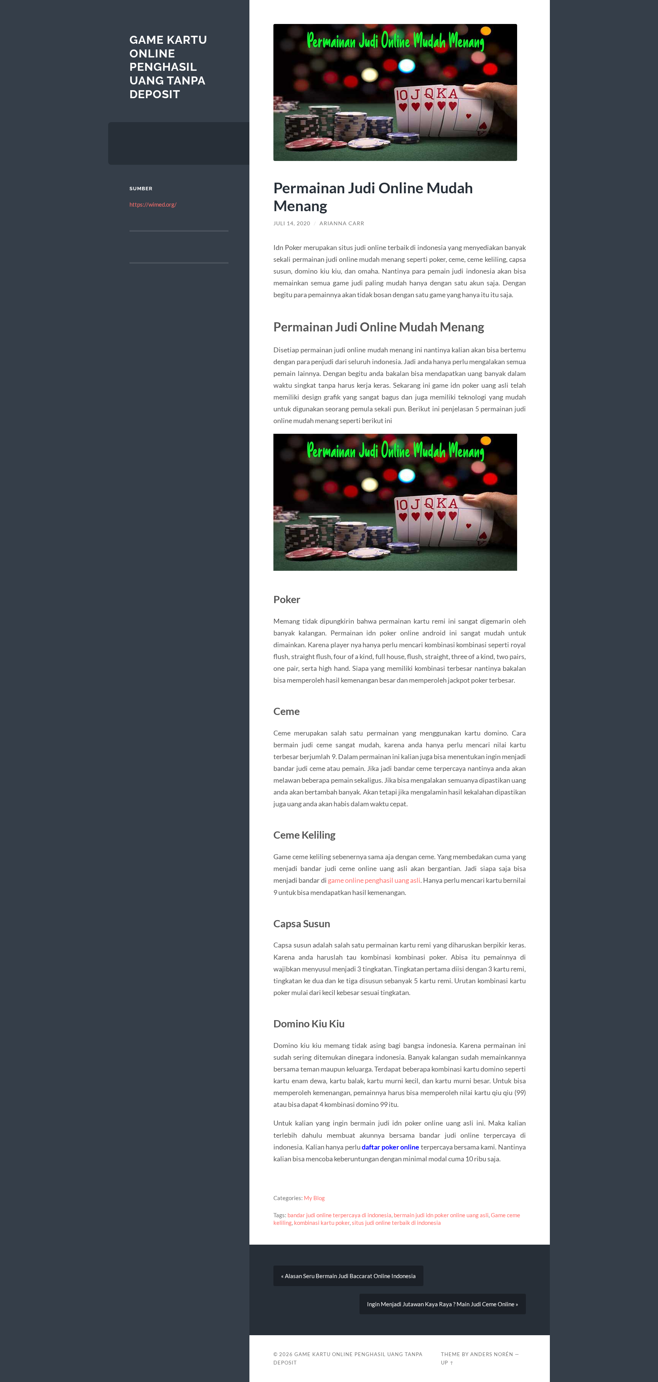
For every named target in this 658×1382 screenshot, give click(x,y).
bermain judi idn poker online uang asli (441, 1215)
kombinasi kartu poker (322, 1222)
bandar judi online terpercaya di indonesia (339, 1215)
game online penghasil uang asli (374, 880)
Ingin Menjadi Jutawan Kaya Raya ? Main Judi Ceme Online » (442, 1304)
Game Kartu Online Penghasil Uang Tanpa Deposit (168, 67)
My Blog (314, 1197)
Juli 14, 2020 (291, 223)
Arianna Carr (341, 223)
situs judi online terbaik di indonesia (396, 1222)
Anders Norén (491, 1354)
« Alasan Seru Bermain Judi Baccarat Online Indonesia (348, 1275)
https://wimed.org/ (153, 204)
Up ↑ (447, 1363)
